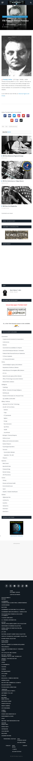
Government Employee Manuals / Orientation (13, 350)
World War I (5, 508)
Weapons (5, 458)
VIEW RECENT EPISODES (16, 536)
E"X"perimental (7, 415)
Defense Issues (6, 438)
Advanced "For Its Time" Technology (11, 404)
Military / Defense (6, 401)
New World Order (7, 466)
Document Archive (15, 592)
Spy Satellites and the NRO (9, 398)
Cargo (5, 412)
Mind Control (6, 463)
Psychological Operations (9, 446)
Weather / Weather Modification (10, 491)
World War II (5, 511)
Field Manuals (6, 393)
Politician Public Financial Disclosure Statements (14, 353)
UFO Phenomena (7, 474)
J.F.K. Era (4, 373)
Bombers (6, 409)
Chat (18, 738)
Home (11, 591)
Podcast (8, 745)
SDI (6, 126)
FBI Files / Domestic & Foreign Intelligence (12, 390)
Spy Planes (6, 426)
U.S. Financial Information (8, 359)
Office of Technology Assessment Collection (13, 379)
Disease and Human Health (9, 483)
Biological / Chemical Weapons (10, 435)
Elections (5, 345)
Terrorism (5, 449)
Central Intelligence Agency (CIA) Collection (12, 364)
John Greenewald (11, 24)
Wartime (4, 494)
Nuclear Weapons (7, 444)
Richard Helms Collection (8, 381)
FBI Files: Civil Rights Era (10, 206)
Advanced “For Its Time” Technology (12, 656)
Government (5, 336)
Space (4, 489)
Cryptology (5, 387)
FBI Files (4, 599)
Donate (25, 745)
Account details (16, 751)
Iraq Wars (5, 503)
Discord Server (21, 742)
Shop (13, 745)
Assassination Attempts (9, 452)
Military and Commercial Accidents (10, 441)
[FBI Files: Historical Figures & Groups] (16, 145)
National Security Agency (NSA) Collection (12, 376)
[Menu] (3, 2)
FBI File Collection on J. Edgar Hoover (13, 181)
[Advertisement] (16, 264)
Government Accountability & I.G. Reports (12, 347)
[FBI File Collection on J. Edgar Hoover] (16, 170)
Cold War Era (6, 500)
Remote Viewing (6, 472)
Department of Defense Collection (11, 367)
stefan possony (13, 126)
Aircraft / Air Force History (8, 407)
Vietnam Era (5, 506)
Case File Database (15, 594)
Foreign (5, 421)
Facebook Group (21, 740)
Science (3, 477)
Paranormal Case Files (10, 738)
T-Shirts (14, 749)
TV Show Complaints (7, 356)
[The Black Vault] (16, 2)
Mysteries (4, 460)
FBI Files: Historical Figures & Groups (13, 156)
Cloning (4, 480)
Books (14, 747)
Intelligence (4, 384)
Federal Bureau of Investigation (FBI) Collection (15, 16)
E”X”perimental (6, 664)
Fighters (5, 418)
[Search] (30, 2)
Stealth (5, 429)
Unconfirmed (7, 432)
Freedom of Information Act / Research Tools (13, 395)
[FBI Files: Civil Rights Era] (16, 195)
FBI (3, 126)
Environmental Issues (8, 486)
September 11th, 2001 (9, 455)
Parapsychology (6, 469)
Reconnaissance (8, 424)
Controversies (6, 342)
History (3, 362)
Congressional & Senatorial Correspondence (13, 339)
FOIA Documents (6, 597)
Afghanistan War (7, 497)
